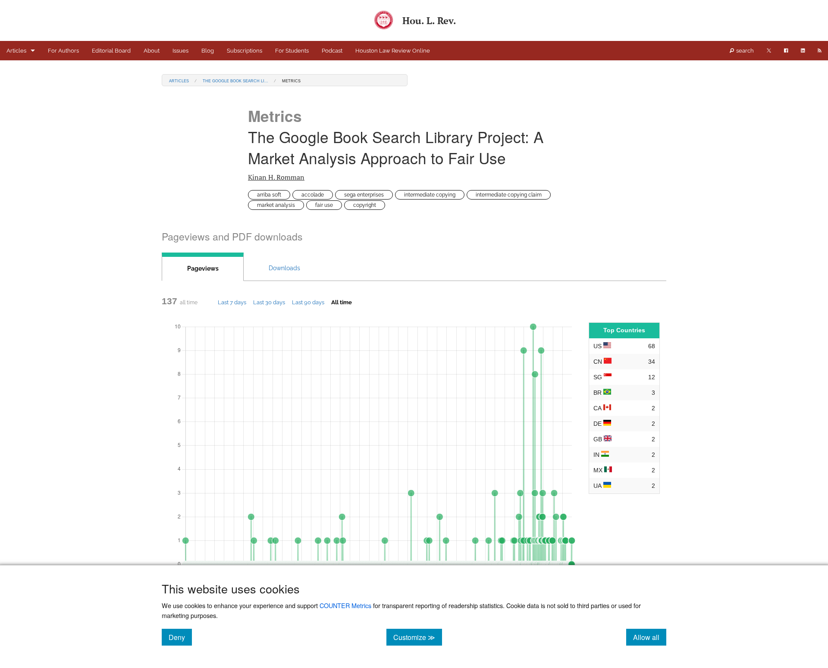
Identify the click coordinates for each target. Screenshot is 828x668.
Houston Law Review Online (392, 50)
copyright (364, 205)
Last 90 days (308, 302)
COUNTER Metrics (345, 605)
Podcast (332, 50)
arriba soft (269, 195)
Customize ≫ (417, 637)
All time (341, 302)
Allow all (649, 637)
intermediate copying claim (509, 195)
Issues (180, 50)
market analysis (276, 205)
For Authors (63, 50)
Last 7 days (232, 302)
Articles (16, 50)
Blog (207, 50)
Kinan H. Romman (276, 177)
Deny (180, 637)
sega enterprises (364, 195)
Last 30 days (269, 302)
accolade (312, 195)
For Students (292, 50)
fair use (324, 205)
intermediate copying (429, 195)
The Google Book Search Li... (235, 80)
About (152, 50)
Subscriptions (244, 50)
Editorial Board (111, 50)
